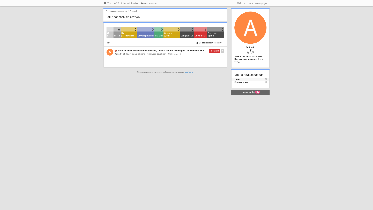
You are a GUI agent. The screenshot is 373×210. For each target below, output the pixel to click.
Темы (237, 79)
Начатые (159, 35)
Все (109, 35)
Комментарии (241, 82)
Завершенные (187, 35)
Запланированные (146, 35)
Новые (117, 35)
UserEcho (189, 71)
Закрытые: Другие (212, 34)
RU (242, 3)
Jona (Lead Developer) (156, 53)
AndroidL (121, 53)
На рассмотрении (127, 34)
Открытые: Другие (169, 34)
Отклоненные (200, 35)
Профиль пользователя (116, 11)
